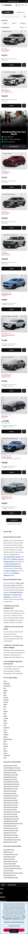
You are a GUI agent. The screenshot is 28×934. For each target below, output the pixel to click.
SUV (5, 559)
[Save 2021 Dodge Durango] (25, 276)
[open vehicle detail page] (14, 38)
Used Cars (15, 563)
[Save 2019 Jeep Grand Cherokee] (25, 316)
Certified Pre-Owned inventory (12, 566)
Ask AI (19, 12)
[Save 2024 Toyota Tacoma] (25, 439)
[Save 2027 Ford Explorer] (25, 31)
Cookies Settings (14, 926)
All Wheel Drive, (15, 592)
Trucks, (9, 557)
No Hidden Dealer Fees (13, 1)
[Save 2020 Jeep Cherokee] (25, 357)
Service (2, 897)
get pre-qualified (11, 570)
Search (8, 12)
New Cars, (9, 563)
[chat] (19, 5)
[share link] (22, 31)
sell (1, 893)
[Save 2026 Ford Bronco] (25, 235)
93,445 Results (5, 27)
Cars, (5, 557)
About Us (3, 901)
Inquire (11, 65)
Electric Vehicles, (16, 557)
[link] (7, 5)
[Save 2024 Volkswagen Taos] (25, 479)
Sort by (22, 27)
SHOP (1, 889)
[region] (14, 917)
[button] (16, 5)
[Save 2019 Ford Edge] (25, 398)
